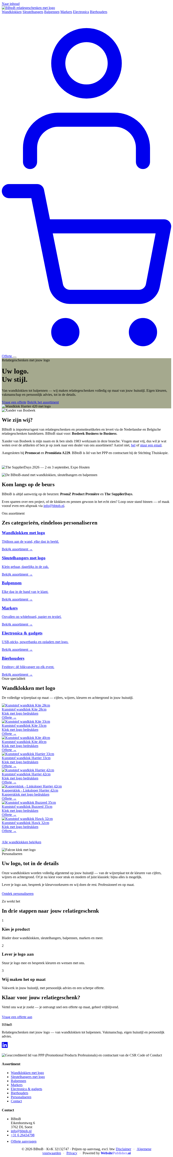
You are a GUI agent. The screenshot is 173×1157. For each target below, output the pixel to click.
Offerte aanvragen (23, 1141)
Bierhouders (98, 12)
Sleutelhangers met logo (28, 1077)
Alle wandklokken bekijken (21, 842)
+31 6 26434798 (22, 1135)
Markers (66, 12)
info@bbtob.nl (53, 506)
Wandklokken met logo (27, 1073)
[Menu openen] (14, 357)
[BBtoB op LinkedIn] (5, 1045)
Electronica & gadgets (26, 1089)
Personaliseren (21, 1097)
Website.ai (116, 1153)
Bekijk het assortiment (43, 402)
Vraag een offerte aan (17, 1017)
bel (133, 445)
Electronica (81, 12)
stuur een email (151, 445)
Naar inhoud (11, 4)
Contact (16, 1101)
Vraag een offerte (14, 402)
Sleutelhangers (33, 12)
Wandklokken (12, 12)
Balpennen (51, 12)
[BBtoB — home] (28, 8)
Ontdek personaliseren (18, 894)
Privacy (71, 1153)
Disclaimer (123, 1149)
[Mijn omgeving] (86, 182)
